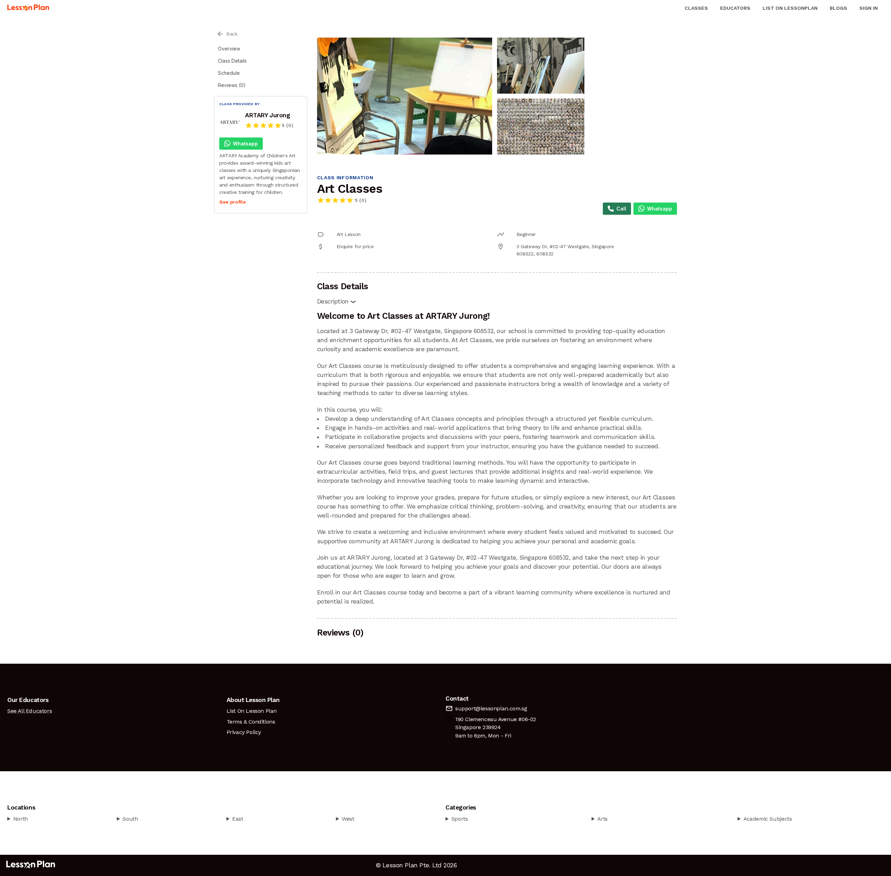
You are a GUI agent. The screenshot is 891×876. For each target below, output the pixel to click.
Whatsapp (245, 144)
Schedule (229, 73)
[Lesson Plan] (28, 8)
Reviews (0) (232, 85)
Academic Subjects (767, 818)
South (130, 818)
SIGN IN (868, 8)
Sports (459, 818)
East (237, 818)
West (348, 818)
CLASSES (696, 8)
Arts (602, 818)
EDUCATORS (735, 8)
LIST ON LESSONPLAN (790, 8)
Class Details (232, 61)
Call (621, 209)
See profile (232, 202)
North (20, 818)
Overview (229, 49)
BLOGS (838, 8)
